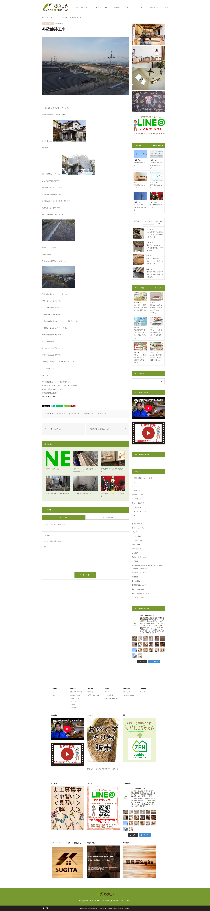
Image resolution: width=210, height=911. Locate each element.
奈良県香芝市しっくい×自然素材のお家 (82, 413)
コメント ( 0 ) (63, 517)
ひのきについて (137, 524)
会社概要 (135, 553)
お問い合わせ (154, 7)
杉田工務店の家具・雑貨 (140, 593)
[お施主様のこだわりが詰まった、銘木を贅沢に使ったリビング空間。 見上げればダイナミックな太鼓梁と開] (151, 644)
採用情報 (135, 577)
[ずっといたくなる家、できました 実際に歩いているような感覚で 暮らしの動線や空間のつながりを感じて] (140, 644)
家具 (166, 7)
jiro (52, 413)
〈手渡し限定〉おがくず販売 (142, 478)
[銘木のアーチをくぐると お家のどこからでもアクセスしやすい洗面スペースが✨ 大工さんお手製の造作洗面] (145, 644)
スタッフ (130, 7)
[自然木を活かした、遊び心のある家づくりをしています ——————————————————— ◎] (134, 644)
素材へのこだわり (102, 7)
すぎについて (136, 507)
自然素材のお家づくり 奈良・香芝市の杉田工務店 (102, 908)
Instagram (47, 908)
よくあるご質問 (137, 540)
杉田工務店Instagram (139, 581)
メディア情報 (136, 536)
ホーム (54, 692)
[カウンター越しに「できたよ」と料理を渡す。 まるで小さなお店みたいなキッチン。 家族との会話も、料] (134, 638)
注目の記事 (148, 221)
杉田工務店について (83, 7)
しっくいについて (138, 503)
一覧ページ (157, 145)
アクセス (135, 482)
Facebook (43, 908)
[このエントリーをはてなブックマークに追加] (53, 406)
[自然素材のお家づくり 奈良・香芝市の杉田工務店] (55, 7)
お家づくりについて (139, 494)
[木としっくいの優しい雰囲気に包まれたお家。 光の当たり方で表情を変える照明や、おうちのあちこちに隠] (157, 644)
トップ (134, 519)
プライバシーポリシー (139, 528)
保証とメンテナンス (139, 557)
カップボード (136, 499)
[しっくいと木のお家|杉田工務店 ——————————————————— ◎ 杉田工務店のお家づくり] (140, 638)
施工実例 (117, 7)
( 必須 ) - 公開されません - (53, 541)
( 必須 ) (47, 535)
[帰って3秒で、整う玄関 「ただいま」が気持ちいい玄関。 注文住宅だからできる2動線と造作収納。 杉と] (162, 650)
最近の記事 (137, 221)
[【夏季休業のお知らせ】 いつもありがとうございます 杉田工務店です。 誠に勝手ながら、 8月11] (134, 650)
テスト (134, 515)
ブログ (141, 7)
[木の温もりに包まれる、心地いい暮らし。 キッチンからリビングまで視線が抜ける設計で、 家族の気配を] (162, 644)
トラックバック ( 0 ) (107, 517)
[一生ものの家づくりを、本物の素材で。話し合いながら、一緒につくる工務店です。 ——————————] (157, 638)
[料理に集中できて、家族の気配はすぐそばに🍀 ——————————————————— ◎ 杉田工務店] (157, 650)
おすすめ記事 (159, 222)
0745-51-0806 (51, 396)
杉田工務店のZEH (138, 589)
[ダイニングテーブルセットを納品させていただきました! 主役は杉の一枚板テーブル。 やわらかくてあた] (140, 650)
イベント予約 (136, 486)
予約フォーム (136, 544)
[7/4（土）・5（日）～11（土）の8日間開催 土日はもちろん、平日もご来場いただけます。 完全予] (140, 655)
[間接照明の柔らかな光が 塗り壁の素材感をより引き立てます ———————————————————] (162, 638)
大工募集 (135, 561)
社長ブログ (48, 23)
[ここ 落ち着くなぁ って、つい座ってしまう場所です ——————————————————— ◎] (145, 650)
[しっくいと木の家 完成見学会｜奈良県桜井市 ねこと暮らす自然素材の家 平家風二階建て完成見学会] (134, 655)
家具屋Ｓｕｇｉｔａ (139, 572)
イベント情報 (109, 695)
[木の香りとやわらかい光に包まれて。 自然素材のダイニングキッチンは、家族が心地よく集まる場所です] (151, 650)
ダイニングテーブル (139, 511)
